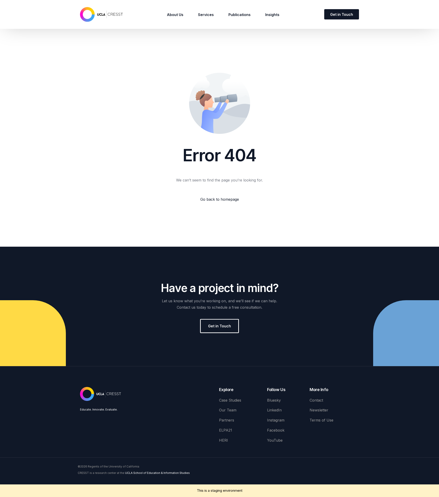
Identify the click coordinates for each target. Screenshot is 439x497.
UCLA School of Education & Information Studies (157, 473)
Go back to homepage (219, 199)
